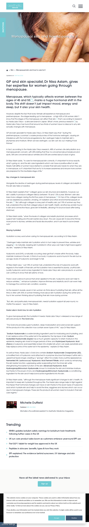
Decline (74, 518)
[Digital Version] (1, 13)
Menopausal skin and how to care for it (30, 70)
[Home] (14, 6)
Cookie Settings (8, 524)
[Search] (74, 6)
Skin (12, 70)
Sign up (44, 484)
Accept (56, 518)
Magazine (3, 27)
